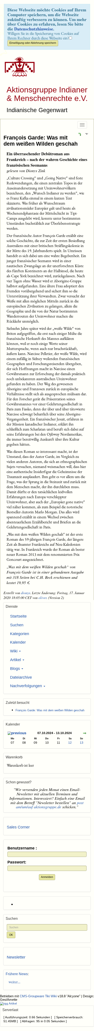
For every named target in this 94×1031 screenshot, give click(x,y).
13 (81, 742)
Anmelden (47, 877)
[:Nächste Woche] (84, 733)
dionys (25, 592)
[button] (79, 133)
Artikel (16, 660)
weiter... (13, 981)
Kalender (18, 642)
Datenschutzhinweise (33, 29)
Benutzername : (22, 848)
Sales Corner (18, 827)
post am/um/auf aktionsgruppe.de (50, 805)
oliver (42, 597)
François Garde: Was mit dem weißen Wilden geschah (40, 140)
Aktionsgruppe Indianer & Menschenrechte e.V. (47, 94)
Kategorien (19, 634)
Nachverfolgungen (26, 686)
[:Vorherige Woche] (17, 733)
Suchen (16, 625)
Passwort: (16, 862)
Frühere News (17, 974)
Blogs (15, 668)
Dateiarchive (21, 677)
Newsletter (16, 957)
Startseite (18, 616)
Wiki (14, 651)
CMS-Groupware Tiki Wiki (39, 996)
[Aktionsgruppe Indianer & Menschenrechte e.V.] (18, 66)
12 (70, 742)
